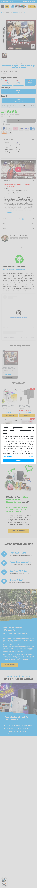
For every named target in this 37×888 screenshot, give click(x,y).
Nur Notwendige (7, 456)
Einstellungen (29, 456)
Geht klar (18, 460)
